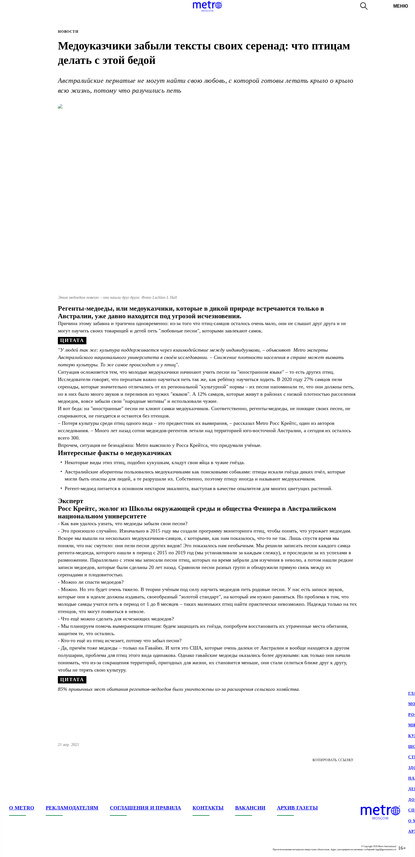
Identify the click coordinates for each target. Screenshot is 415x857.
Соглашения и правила (145, 808)
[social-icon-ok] (36, 847)
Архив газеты (297, 808)
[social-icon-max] (47, 847)
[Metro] (207, 6)
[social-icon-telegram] (24, 847)
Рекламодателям (72, 808)
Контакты (208, 808)
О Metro (21, 808)
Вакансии (250, 808)
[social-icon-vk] (13, 847)
